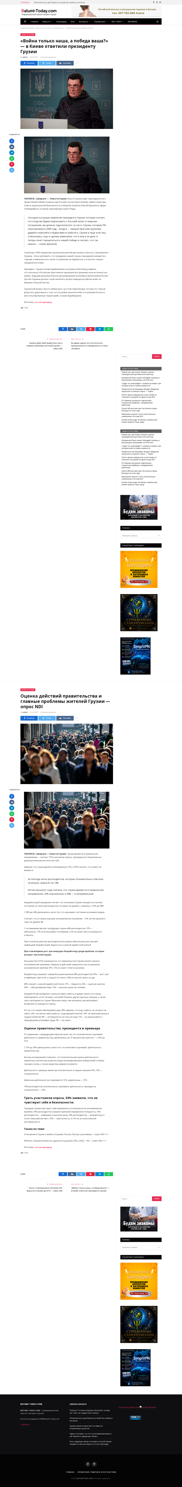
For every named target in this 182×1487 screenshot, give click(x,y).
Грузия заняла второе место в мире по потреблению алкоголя (60, 2)
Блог (73, 21)
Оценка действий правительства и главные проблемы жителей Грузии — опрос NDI (44, 346)
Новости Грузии (27, 35)
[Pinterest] (11, 164)
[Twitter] (11, 170)
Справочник (99, 21)
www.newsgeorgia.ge (43, 302)
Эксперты (83, 21)
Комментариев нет (49, 57)
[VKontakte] (11, 147)
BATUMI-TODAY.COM (84, 1478)
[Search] (157, 21)
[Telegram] (11, 152)
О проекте (25, 1424)
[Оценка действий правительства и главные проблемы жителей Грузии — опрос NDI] (66, 754)
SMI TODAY (116, 21)
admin (25, 57)
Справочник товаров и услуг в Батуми (96, 1472)
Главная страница (27, 28)
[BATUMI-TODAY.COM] (39, 11)
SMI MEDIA (132, 21)
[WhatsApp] (11, 158)
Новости (46, 21)
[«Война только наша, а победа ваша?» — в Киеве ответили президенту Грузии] (66, 99)
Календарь (61, 21)
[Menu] (25, 21)
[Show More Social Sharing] (76, 63)
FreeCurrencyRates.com (129, 1407)
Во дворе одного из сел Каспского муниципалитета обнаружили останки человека (89, 346)
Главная (34, 21)
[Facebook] (11, 141)
